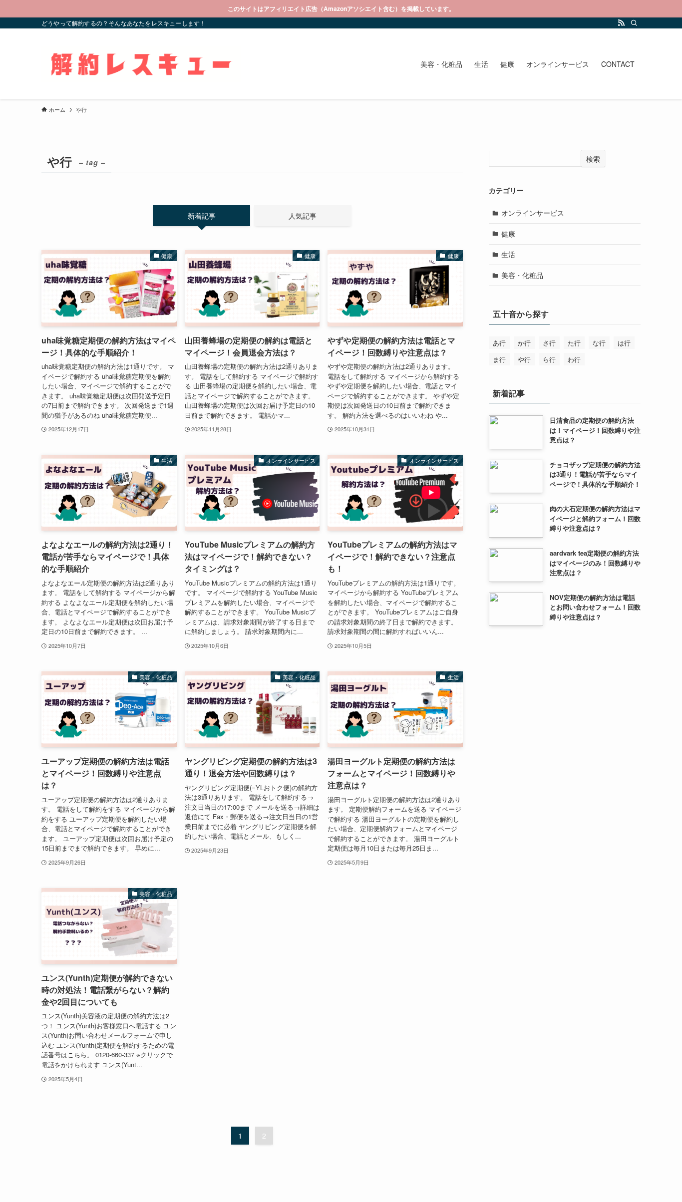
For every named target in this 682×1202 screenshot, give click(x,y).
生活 (508, 254)
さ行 (549, 342)
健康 (508, 234)
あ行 (499, 342)
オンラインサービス (532, 213)
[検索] (634, 22)
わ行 (574, 359)
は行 (624, 342)
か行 (524, 342)
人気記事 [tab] (303, 216)
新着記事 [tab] (202, 216)
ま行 (499, 359)
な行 (599, 342)
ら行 (549, 359)
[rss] (621, 22)
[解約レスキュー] (141, 63)
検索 (593, 159)
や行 (524, 359)
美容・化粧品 (522, 275)
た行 (574, 342)
